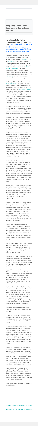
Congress (11, 61)
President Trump (26, 59)
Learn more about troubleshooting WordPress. (19, 409)
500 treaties (9, 76)
